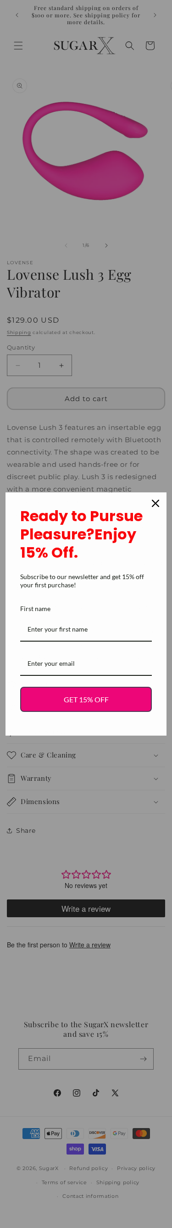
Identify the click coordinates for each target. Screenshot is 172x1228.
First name (35, 608)
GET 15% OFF (86, 699)
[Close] (155, 503)
